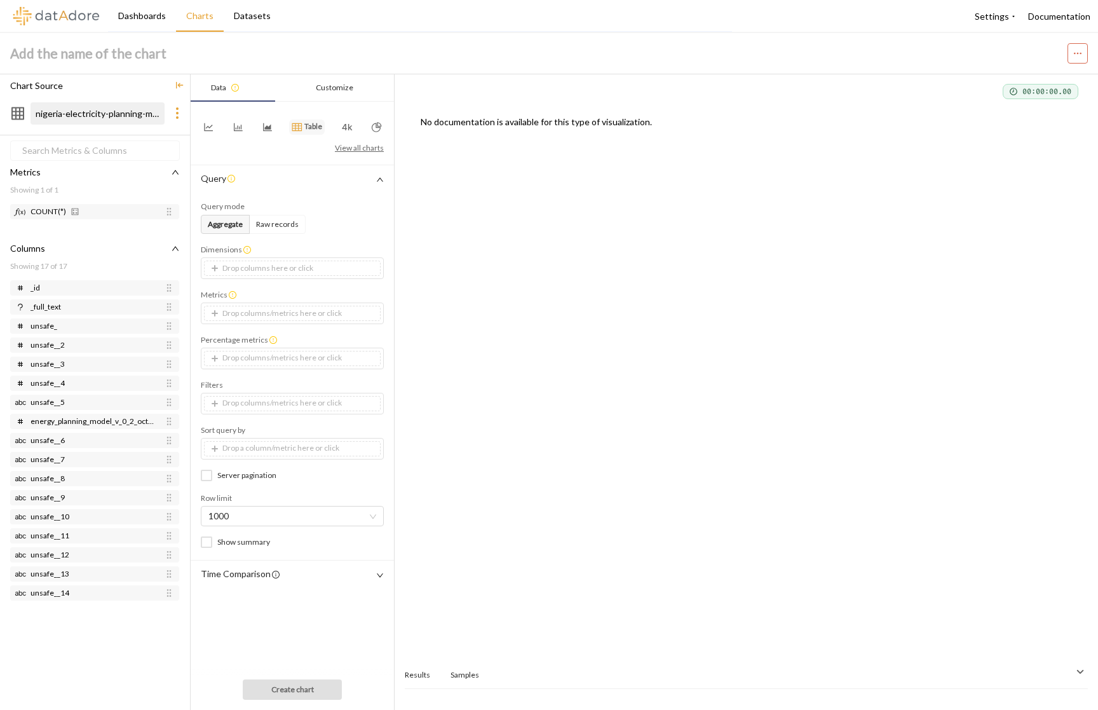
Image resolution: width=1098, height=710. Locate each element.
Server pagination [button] (246, 475)
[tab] (233, 88)
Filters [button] (212, 385)
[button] (180, 85)
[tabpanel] (292, 370)
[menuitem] (993, 16)
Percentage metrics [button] (234, 340)
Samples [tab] (465, 674)
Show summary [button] (243, 542)
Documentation (1059, 16)
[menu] (420, 16)
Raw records (277, 224)
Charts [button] (200, 15)
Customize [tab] (334, 87)
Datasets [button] (252, 15)
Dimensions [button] (221, 249)
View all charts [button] (359, 148)
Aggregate (225, 224)
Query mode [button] (223, 206)
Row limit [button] (216, 498)
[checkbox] (209, 475)
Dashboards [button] (142, 15)
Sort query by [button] (223, 430)
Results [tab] (417, 674)
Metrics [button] (214, 294)
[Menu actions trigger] (1078, 53)
